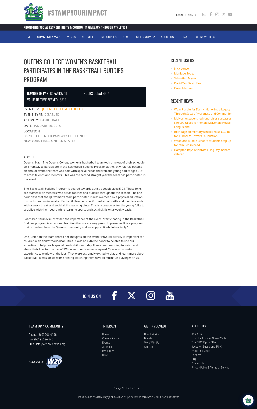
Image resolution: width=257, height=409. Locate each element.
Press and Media (200, 350)
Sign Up (192, 15)
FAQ (193, 359)
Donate (148, 338)
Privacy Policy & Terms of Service (210, 367)
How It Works (151, 334)
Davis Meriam (183, 88)
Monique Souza (184, 73)
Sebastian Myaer (185, 78)
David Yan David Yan (187, 83)
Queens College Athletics (63, 109)
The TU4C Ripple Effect (204, 342)
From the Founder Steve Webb (208, 338)
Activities (107, 346)
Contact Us (197, 363)
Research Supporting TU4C (206, 346)
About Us (196, 334)
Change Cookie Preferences (128, 388)
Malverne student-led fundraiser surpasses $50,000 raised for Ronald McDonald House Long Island (202, 123)
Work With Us (151, 342)
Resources (108, 351)
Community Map (111, 338)
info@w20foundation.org (51, 344)
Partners (196, 355)
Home (105, 334)
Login (179, 15)
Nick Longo (181, 68)
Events (106, 342)
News (105, 355)
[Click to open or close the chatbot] (248, 400)
